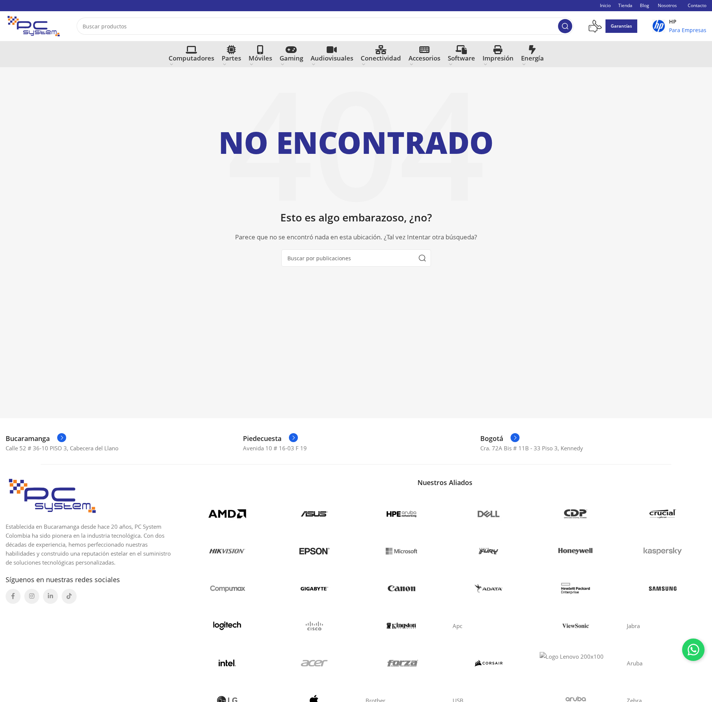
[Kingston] (401, 625)
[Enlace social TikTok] (69, 596)
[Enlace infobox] (679, 26)
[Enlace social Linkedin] (50, 596)
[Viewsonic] (575, 625)
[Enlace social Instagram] (31, 596)
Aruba (634, 663)
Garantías (621, 26)
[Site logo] (34, 25)
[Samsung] (662, 588)
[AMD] (227, 513)
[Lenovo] (575, 663)
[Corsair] (488, 663)
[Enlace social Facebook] (13, 596)
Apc (457, 626)
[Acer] (314, 663)
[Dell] (488, 513)
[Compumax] (227, 588)
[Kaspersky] (662, 551)
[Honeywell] (575, 551)
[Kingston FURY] (488, 551)
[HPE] (575, 588)
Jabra (633, 626)
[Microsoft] (401, 551)
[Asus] (314, 513)
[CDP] (575, 513)
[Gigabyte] (314, 588)
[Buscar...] (565, 26)
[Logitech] (227, 625)
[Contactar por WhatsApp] (693, 650)
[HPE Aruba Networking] (401, 513)
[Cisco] (314, 625)
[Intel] (227, 663)
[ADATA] (488, 588)
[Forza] (401, 663)
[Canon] (401, 588)
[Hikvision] (227, 551)
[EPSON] (314, 551)
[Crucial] (662, 513)
